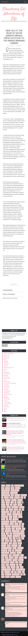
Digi (11, 512)
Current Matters (5, 512)
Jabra (22, 538)
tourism (19, 572)
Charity (15, 505)
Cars (11, 505)
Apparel (11, 497)
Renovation (12, 564)
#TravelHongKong (5, 490)
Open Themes (14, 634)
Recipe (5, 395)
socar (17, 567)
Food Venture (7, 374)
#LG (12, 485)
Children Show (15, 507)
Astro (2, 500)
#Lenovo (8, 485)
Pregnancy (6, 392)
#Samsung (6, 355)
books (12, 502)
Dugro (18, 512)
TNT (15, 572)
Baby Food (13, 500)
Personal (6, 389)
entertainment (4, 517)
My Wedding (7, 386)
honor (23, 529)
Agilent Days (24, 495)
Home (5, 380)
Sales (20, 564)
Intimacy (23, 536)
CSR (23, 509)
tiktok (12, 572)
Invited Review (4, 538)
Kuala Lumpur (4, 543)
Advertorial (6, 356)
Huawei (22, 531)
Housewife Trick (15, 531)
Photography (7, 391)
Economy (3, 514)
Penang (16, 557)
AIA (2, 497)
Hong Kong (18, 529)
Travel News (7, 402)
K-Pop (14, 541)
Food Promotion (5, 521)
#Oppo (12, 488)
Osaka (6, 557)
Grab (2, 526)
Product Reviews (8, 394)
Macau (8, 545)
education (9, 514)
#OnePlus (7, 488)
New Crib (19, 553)
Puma (16, 562)
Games (16, 524)
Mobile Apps (4, 550)
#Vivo (12, 495)
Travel (5, 400)
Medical (14, 548)
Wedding (6, 405)
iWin (19, 538)
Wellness (12, 576)
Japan (2, 541)
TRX (21, 574)
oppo (2, 557)
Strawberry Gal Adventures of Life (14, 13)
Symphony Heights (20, 569)
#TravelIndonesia (15, 490)
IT (16, 538)
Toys (23, 572)
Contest (16, 509)
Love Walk (6, 385)
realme (3, 564)
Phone (2, 560)
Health (2, 529)
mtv (13, 550)
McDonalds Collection (6, 548)
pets (25, 557)
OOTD (22, 555)
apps (22, 497)
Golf (23, 524)
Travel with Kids (8, 403)
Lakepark (15, 543)
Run (17, 564)
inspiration (3, 536)
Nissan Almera (16, 555)
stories (13, 569)
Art (24, 497)
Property (12, 562)
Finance (3, 519)
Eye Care (15, 517)
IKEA (11, 533)
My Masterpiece (5, 553)
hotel (2, 531)
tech (2, 572)
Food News (6, 372)
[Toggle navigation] (25, 2)
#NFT (2, 488)
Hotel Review (7, 381)
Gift (20, 524)
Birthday (6, 361)
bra (15, 502)
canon (7, 505)
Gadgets (6, 375)
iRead (5, 410)
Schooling (3, 567)
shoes (8, 567)
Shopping (6, 397)
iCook (5, 408)
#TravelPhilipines (5, 493)
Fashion (20, 517)
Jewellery (7, 541)
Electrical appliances (9, 367)
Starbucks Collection (6, 569)
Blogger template (6, 634)
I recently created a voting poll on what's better (16, 623)
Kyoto (10, 543)
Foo (7, 519)
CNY (7, 509)
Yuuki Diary (6, 406)
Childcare (6, 364)
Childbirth (6, 363)
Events (5, 369)
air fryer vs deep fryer (10, 626)
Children (9, 507)
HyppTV (3, 533)
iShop (5, 411)
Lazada (20, 543)
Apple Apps (17, 497)
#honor (3, 485)
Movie (9, 550)
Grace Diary (6, 377)
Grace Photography (16, 526)
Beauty (5, 359)
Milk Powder (20, 548)
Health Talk (6, 378)
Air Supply (6, 497)
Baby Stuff (6, 358)
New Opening (4, 555)
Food (5, 370)
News (10, 555)
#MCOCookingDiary (9, 353)
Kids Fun (19, 541)
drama (14, 512)
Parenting (6, 388)
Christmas (21, 507)
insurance (9, 536)
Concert (6, 366)
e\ (21, 512)
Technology (7, 399)
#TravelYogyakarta (5, 495)
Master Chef (14, 545)
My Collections (18, 550)
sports (21, 567)
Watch (2, 576)
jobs (11, 541)
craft (20, 509)
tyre (24, 574)
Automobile (7, 500)
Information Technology (10, 383)
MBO (19, 545)
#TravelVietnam (13, 493)
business (19, 502)
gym (23, 526)
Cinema (3, 509)
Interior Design (16, 536)
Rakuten (21, 562)
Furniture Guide (5, 524)
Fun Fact (20, 521)
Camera (3, 505)
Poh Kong (15, 560)
